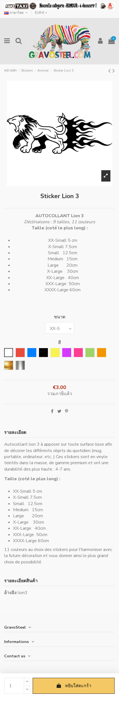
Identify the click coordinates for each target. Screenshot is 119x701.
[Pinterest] (66, 411)
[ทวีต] (59, 411)
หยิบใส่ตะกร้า (78, 686)
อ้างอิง (10, 593)
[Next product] (113, 70)
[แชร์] (52, 411)
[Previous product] (110, 70)
